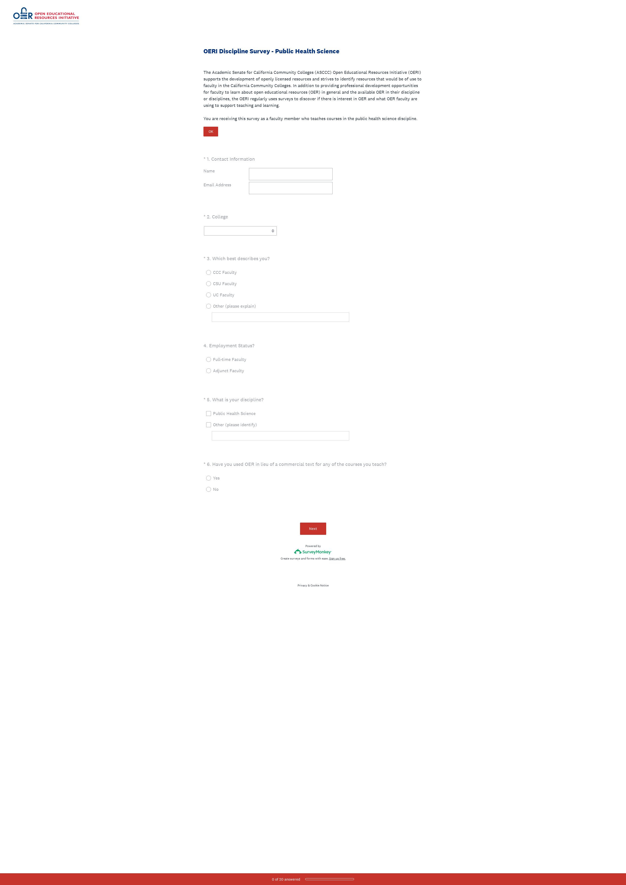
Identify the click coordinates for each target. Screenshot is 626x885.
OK (211, 131)
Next (313, 528)
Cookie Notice (320, 585)
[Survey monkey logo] (313, 551)
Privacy (302, 585)
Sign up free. (337, 558)
